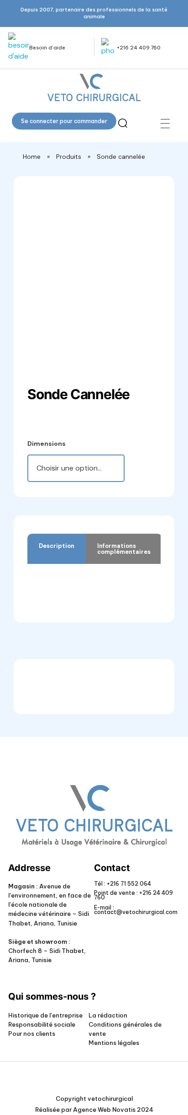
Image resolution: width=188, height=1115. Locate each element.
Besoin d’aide (47, 47)
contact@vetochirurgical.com (136, 912)
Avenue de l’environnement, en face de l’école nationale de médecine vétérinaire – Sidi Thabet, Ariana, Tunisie (49, 904)
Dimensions (46, 443)
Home (32, 156)
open (154, 206)
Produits (68, 156)
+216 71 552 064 (128, 883)
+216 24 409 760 (139, 47)
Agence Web (92, 1109)
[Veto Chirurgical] (93, 87)
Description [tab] (56, 546)
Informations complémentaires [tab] (124, 549)
